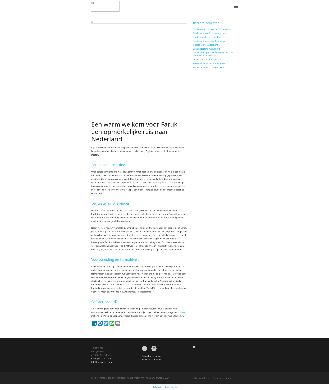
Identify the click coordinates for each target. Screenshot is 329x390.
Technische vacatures (223, 378)
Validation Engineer (151, 356)
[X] (154, 348)
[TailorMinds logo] (105, 6)
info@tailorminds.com (101, 362)
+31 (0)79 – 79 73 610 (101, 358)
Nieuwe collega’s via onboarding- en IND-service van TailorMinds (213, 54)
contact (181, 312)
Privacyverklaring (201, 378)
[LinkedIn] (144, 348)
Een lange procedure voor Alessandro (211, 33)
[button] (235, 6)
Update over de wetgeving (205, 44)
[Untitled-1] (215, 351)
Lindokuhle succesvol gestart (207, 59)
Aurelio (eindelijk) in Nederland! (208, 67)
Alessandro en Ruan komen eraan (209, 63)
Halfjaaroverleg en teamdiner (207, 37)
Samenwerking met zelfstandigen (209, 41)
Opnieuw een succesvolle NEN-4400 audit (213, 29)
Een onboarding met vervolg (206, 48)
